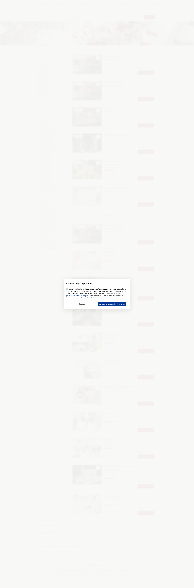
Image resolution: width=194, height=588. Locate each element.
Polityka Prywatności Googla (77, 296)
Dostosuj (82, 304)
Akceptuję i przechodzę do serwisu (112, 304)
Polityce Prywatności (88, 298)
